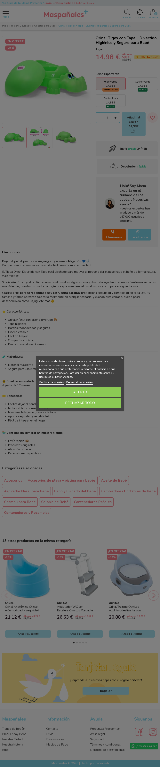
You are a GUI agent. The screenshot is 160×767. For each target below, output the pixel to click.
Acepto (80, 392)
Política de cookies (51, 382)
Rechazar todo (80, 403)
